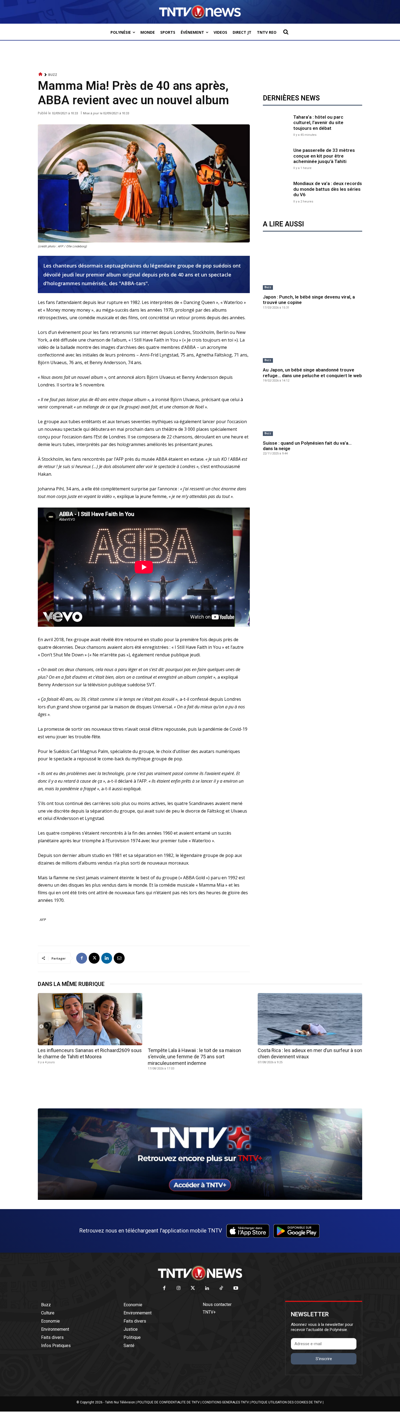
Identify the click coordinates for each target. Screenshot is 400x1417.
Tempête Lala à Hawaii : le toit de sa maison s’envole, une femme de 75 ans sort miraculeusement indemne (194, 1056)
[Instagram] (178, 1288)
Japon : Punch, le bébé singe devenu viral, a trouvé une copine (309, 299)
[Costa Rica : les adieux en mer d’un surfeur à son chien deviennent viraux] (310, 1019)
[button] (285, 31)
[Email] (119, 958)
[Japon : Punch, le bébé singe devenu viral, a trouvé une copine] (312, 267)
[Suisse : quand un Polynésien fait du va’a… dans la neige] (312, 413)
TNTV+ (209, 1312)
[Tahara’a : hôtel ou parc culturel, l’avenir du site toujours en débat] (277, 125)
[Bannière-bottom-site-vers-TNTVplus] (200, 1198)
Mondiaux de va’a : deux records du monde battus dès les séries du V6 (327, 189)
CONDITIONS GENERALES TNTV (225, 1402)
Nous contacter (217, 1304)
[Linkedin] (106, 958)
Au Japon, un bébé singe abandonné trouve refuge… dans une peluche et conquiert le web (312, 372)
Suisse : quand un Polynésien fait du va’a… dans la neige (307, 445)
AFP (43, 919)
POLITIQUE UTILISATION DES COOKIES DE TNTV (286, 1402)
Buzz (52, 74)
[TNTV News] (200, 1273)
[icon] (40, 74)
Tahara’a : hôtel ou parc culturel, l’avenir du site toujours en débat (318, 122)
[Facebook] (81, 958)
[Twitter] (193, 1288)
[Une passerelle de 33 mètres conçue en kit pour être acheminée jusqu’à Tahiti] (277, 158)
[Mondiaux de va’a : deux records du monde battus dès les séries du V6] (277, 191)
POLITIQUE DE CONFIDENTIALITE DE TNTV (168, 1402)
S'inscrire (324, 1358)
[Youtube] (236, 1288)
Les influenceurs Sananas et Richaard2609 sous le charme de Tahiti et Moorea (90, 1053)
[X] (94, 958)
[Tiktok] (221, 1288)
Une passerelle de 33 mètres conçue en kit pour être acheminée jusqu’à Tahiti (324, 155)
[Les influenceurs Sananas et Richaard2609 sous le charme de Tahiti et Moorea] (90, 1019)
